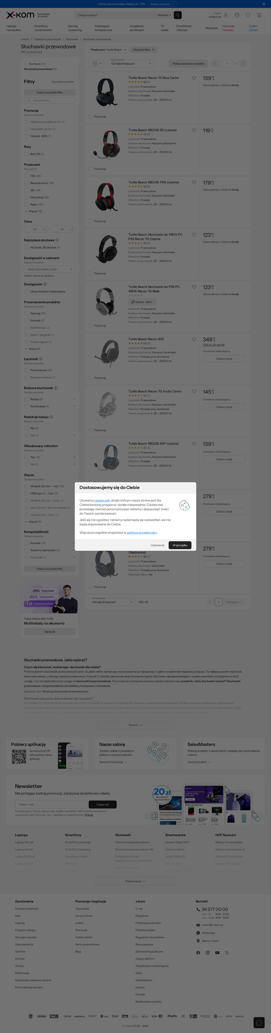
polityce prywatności (142, 532)
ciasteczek (102, 500)
